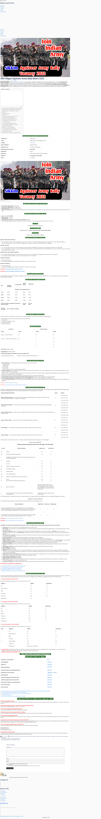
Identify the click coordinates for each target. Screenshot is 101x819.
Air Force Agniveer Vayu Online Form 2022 (12, 518)
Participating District (6, 113)
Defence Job (32, 142)
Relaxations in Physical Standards (8, 127)
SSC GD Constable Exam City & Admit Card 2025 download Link (14, 692)
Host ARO (4, 112)
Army (2, 8)
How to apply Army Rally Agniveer (8, 117)
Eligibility (50, 672)
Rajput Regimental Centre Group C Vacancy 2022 (12, 569)
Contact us (3, 794)
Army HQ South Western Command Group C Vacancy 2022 (14, 565)
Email (7, 761)
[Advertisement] (50, 20)
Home (2, 5)
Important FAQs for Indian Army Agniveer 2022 (11, 132)
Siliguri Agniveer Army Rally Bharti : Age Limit (10, 110)
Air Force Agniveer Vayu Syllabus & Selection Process (14, 384)
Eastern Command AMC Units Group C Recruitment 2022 (13, 570)
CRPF (2, 9)
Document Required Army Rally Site (9, 128)
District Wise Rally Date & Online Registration (12, 520)
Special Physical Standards (7, 125)
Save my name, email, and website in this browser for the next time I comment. (23, 765)
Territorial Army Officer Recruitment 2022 (11, 269)
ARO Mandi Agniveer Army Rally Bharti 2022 (10, 739)
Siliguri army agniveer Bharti (26, 736)
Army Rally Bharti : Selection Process (9, 120)
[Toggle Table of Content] (21, 107)
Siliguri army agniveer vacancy (53, 736)
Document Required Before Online (9, 123)
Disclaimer (3, 791)
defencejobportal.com (4, 777)
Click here (49, 684)
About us (3, 793)
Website (8, 764)
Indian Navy (3, 11)
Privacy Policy (4, 792)
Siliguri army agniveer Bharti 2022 (39, 736)
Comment (8, 747)
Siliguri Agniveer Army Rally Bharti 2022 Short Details (12, 108)
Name (7, 758)
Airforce (2, 6)
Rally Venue (4, 114)
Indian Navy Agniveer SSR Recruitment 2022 (13, 271)
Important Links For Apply (7, 131)
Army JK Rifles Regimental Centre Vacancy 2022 (11, 568)
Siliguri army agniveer (15, 736)
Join (48, 659)
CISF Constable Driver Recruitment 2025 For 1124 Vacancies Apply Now (16, 693)
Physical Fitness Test (6, 121)
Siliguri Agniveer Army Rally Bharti (17, 82)
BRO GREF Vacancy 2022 (7, 694)
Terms (55, 672)
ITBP (2, 10)
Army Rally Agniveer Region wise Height (10, 124)
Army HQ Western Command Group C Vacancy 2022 (12, 567)
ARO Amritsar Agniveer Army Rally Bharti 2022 (11, 738)
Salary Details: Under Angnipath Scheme (9, 118)
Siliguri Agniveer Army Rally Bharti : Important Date (11, 109)
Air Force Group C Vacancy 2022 (9, 382)
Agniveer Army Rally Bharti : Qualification (10, 116)
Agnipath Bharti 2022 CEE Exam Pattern (9, 129)
